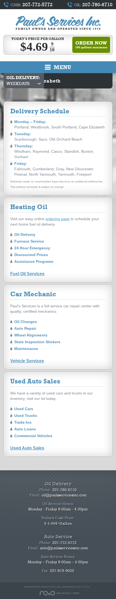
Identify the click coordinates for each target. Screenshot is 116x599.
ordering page (58, 219)
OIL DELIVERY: (23, 77)
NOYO (59, 593)
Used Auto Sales (27, 447)
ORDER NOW (91, 44)
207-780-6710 (97, 4)
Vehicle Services (27, 360)
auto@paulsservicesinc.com (64, 548)
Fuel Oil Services (27, 273)
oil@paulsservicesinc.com (64, 495)
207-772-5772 (37, 4)
